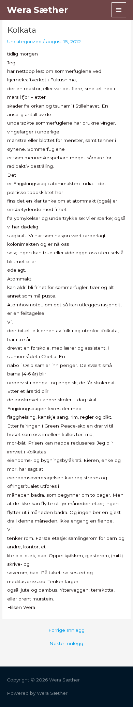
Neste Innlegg (66, 643)
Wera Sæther (37, 9)
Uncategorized (24, 41)
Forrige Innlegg (66, 630)
